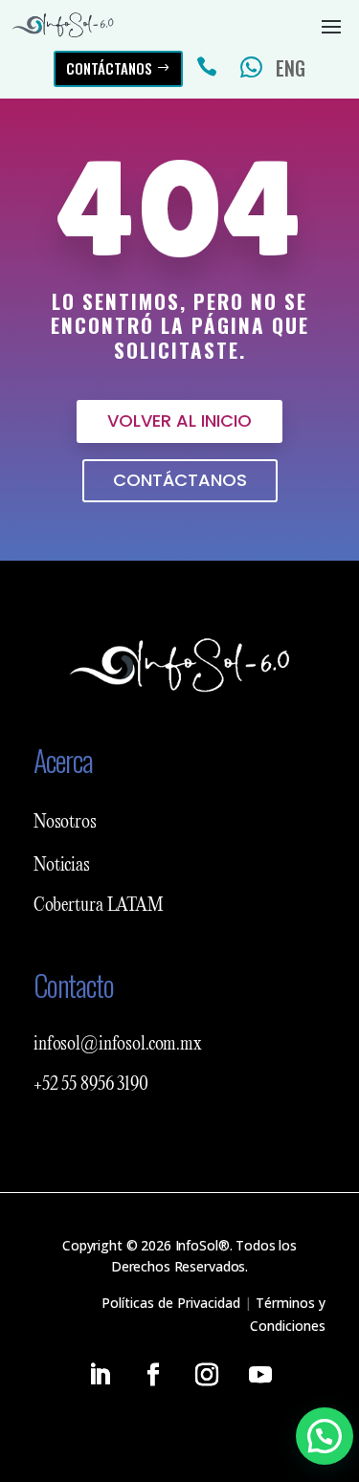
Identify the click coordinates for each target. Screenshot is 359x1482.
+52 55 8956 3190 (91, 1085)
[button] (324, 1436)
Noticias (62, 865)
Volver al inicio (179, 420)
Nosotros (65, 822)
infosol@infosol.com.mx (118, 1044)
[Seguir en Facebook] (153, 1375)
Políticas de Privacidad (170, 1303)
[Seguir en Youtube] (260, 1375)
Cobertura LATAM (99, 906)
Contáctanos (109, 67)
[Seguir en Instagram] (207, 1375)
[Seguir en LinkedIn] (100, 1375)
